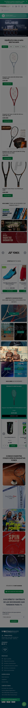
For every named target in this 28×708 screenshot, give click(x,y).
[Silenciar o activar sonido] (25, 359)
